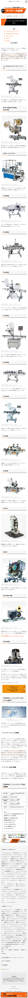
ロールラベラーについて (18, 938)
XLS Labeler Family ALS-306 (12, 33)
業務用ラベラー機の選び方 (14, 949)
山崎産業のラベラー (14, 858)
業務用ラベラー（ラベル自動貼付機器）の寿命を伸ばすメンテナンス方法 (13, 944)
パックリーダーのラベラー (9, 876)
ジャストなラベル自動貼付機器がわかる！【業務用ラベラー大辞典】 (14, 814)
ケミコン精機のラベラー (18, 863)
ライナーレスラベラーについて (15, 926)
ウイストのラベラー (21, 876)
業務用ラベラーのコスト (9, 922)
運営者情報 (5, 965)
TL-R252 (8, 40)
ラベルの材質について (15, 913)
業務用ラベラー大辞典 (14, 1)
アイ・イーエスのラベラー (12, 880)
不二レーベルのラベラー (12, 898)
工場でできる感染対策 (5, 960)
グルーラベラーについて (9, 929)
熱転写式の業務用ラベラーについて (13, 937)
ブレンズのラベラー (10, 869)
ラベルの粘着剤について (17, 911)
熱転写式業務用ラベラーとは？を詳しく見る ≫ (12, 635)
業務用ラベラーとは (7, 906)
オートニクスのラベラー (9, 885)
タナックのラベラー (14, 865)
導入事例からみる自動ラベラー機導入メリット (6, 948)
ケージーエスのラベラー (6, 852)
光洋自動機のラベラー (18, 889)
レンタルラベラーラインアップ (12, 31)
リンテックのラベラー (11, 902)
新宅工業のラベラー (17, 852)
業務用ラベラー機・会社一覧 (8, 849)
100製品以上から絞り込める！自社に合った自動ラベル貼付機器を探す (14, 688)
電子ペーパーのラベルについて (13, 918)
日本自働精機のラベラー (9, 871)
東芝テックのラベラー (20, 894)
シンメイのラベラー (8, 893)
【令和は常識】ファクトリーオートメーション (12, 957)
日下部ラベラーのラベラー (16, 856)
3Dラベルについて (10, 916)
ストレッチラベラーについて (12, 924)
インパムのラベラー (5, 878)
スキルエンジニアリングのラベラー (14, 873)
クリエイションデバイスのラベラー (17, 862)
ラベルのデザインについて (6, 909)
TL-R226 (8, 38)
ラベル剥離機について (18, 909)
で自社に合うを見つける (12, 995)
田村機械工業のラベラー (6, 863)
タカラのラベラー (10, 894)
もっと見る (13, 42)
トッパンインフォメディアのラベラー (8, 896)
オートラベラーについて (9, 931)
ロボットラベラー (9, 35)
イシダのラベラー (10, 883)
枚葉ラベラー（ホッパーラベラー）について (12, 933)
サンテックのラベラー (13, 891)
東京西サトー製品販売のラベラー (17, 860)
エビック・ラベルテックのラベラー (12, 867)
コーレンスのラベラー (18, 854)
